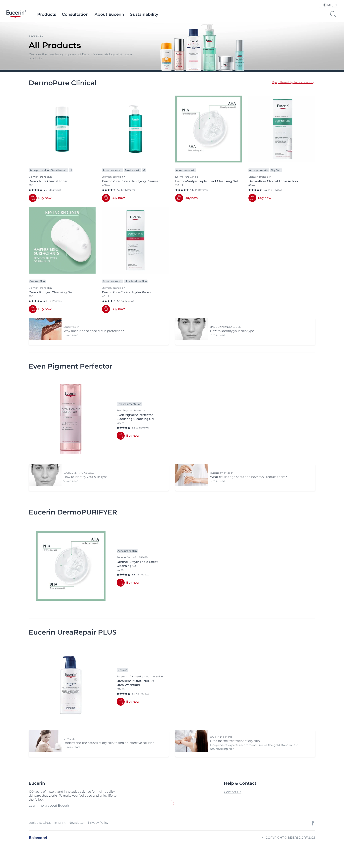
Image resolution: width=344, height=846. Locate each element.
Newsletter (77, 822)
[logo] (16, 14)
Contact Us (232, 792)
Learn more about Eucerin (49, 805)
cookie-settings (40, 822)
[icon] (313, 823)
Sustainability (144, 14)
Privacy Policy (98, 822)
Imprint (59, 822)
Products (46, 14)
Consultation (75, 14)
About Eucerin (109, 14)
